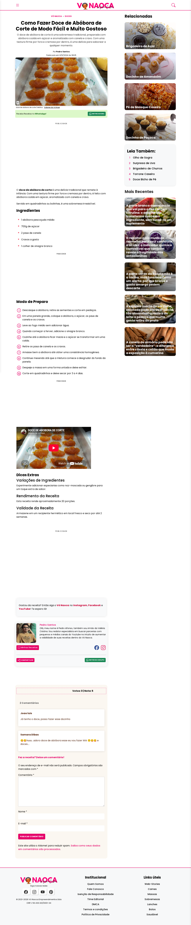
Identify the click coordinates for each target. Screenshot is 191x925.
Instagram (80, 605)
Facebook (94, 605)
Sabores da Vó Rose (52, 107)
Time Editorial (95, 899)
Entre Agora (98, 113)
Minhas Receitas (29, 647)
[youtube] (43, 891)
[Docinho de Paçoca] (150, 127)
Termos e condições (95, 909)
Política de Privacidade (95, 914)
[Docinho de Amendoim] (150, 66)
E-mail (23, 823)
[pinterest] (51, 891)
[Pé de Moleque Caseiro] (150, 96)
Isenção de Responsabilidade (96, 894)
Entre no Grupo (96, 660)
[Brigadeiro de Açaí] (150, 35)
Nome (22, 811)
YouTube (24, 609)
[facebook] (26, 891)
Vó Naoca (56, 16)
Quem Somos (95, 884)
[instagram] (34, 891)
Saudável (152, 914)
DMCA (95, 904)
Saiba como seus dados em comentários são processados (59, 847)
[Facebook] (96, 647)
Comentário (26, 775)
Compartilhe (26, 660)
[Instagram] (103, 647)
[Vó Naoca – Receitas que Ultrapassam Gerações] (95, 5)
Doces (68, 16)
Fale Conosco (95, 889)
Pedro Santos (63, 51)
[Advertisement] (61, 276)
